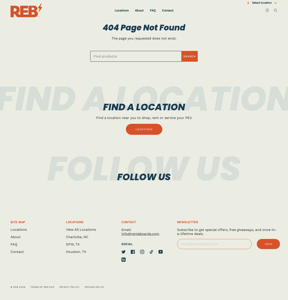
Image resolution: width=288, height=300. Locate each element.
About (16, 237)
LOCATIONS (144, 129)
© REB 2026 (18, 287)
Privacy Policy (69, 287)
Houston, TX (76, 252)
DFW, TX (73, 244)
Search (189, 56)
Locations (19, 230)
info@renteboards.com (140, 234)
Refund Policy (95, 287)
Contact (17, 252)
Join (268, 244)
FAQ (14, 244)
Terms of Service (42, 287)
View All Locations (81, 230)
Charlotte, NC (77, 237)
